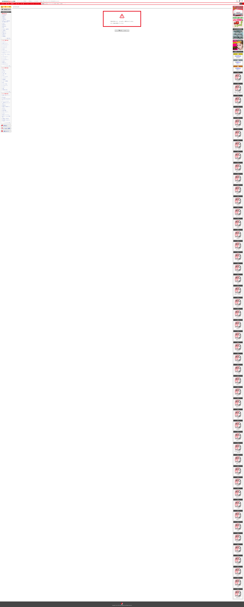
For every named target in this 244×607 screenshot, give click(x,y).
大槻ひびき (4, 33)
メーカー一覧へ (8, 65)
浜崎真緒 (238, 238)
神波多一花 (238, 463)
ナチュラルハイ (5, 56)
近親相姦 (3, 79)
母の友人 (3, 108)
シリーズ (37, 3)
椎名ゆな (238, 306)
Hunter (3, 49)
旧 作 (17, 3)
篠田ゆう (3, 16)
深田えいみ (238, 339)
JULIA (3, 23)
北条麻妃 (238, 227)
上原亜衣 (3, 30)
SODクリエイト (5, 43)
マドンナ (3, 41)
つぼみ (238, 260)
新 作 (7, 3)
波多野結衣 (4, 15)
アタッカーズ (4, 50)
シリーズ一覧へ (8, 122)
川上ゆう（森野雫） (5, 29)
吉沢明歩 (238, 362)
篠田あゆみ (4, 26)
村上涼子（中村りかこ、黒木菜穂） (238, 452)
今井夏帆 (238, 474)
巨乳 (3, 82)
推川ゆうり (238, 541)
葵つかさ (238, 317)
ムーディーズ (4, 46)
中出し (3, 75)
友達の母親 (4, 110)
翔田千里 (3, 24)
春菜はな (238, 384)
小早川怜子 (4, 19)
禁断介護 (3, 105)
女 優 (22, 3)
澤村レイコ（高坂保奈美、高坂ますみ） (6, 21)
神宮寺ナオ (238, 406)
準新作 (12, 3)
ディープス (4, 58)
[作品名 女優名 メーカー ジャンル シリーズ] (44, 4)
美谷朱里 (238, 328)
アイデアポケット (5, 59)
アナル (3, 86)
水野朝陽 (3, 36)
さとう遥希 (238, 373)
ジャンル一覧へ (8, 91)
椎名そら (238, 440)
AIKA (3, 27)
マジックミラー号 (5, 101)
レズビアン (4, 78)
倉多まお (238, 395)
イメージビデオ (5, 76)
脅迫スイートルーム (5, 114)
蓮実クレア (4, 32)
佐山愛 (238, 530)
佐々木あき (238, 249)
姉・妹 (3, 72)
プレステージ (4, 47)
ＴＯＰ (2, 3)
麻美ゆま (238, 519)
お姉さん (3, 70)
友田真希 (238, 564)
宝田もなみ (238, 597)
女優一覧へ (9, 38)
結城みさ (238, 271)
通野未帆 (238, 485)
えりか (3, 113)
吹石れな (238, 552)
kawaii (3, 61)
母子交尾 (3, 97)
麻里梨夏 (238, 429)
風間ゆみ (238, 69)
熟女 (3, 69)
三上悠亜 (238, 508)
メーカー (27, 3)
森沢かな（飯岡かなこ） (238, 294)
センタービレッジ (5, 44)
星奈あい (238, 575)
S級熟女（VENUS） (5, 118)
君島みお (238, 193)
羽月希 (238, 283)
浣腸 (3, 88)
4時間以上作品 (4, 89)
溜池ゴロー (4, 62)
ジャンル (32, 3)
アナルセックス (5, 85)
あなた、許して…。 (5, 111)
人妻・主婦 (4, 73)
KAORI (238, 586)
